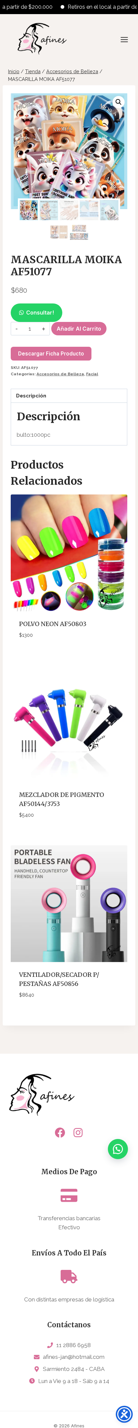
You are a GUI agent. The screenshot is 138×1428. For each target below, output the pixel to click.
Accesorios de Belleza (60, 374)
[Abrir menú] (127, 39)
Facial (92, 374)
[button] (119, 102)
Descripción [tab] (31, 396)
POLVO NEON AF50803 (52, 624)
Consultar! (40, 312)
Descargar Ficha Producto (51, 353)
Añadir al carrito (79, 328)
